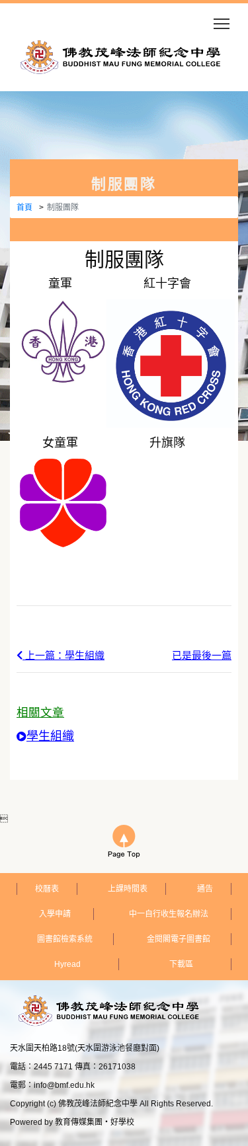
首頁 (24, 207)
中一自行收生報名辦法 (168, 914)
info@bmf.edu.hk (64, 1085)
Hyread (67, 964)
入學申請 (55, 914)
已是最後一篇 (201, 655)
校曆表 (47, 889)
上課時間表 (127, 889)
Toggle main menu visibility (221, 22)
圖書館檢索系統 (65, 939)
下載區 (181, 964)
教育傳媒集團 (79, 1122)
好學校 (122, 1122)
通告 (205, 889)
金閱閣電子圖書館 (178, 939)
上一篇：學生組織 (63, 655)
